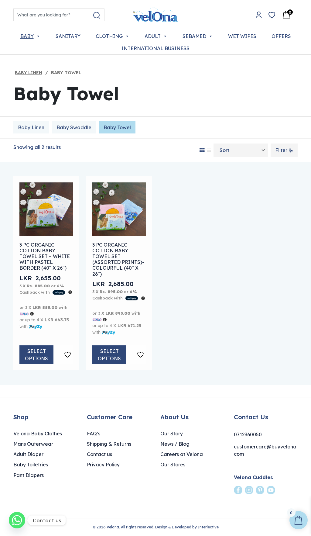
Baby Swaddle (73, 127)
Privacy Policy (103, 465)
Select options (36, 354)
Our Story (171, 434)
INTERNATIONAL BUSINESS (155, 48)
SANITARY (68, 36)
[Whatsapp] (17, 520)
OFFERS (281, 36)
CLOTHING (109, 36)
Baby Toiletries (30, 465)
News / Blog (175, 444)
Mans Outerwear (33, 444)
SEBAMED (194, 36)
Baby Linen (28, 72)
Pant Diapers (28, 475)
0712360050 (248, 434)
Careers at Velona (181, 454)
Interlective (208, 527)
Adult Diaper (28, 454)
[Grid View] (202, 150)
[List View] (209, 150)
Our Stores (172, 465)
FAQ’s (93, 434)
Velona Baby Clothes (37, 434)
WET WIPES (242, 36)
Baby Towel (117, 127)
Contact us (99, 454)
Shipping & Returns (109, 444)
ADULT (153, 36)
